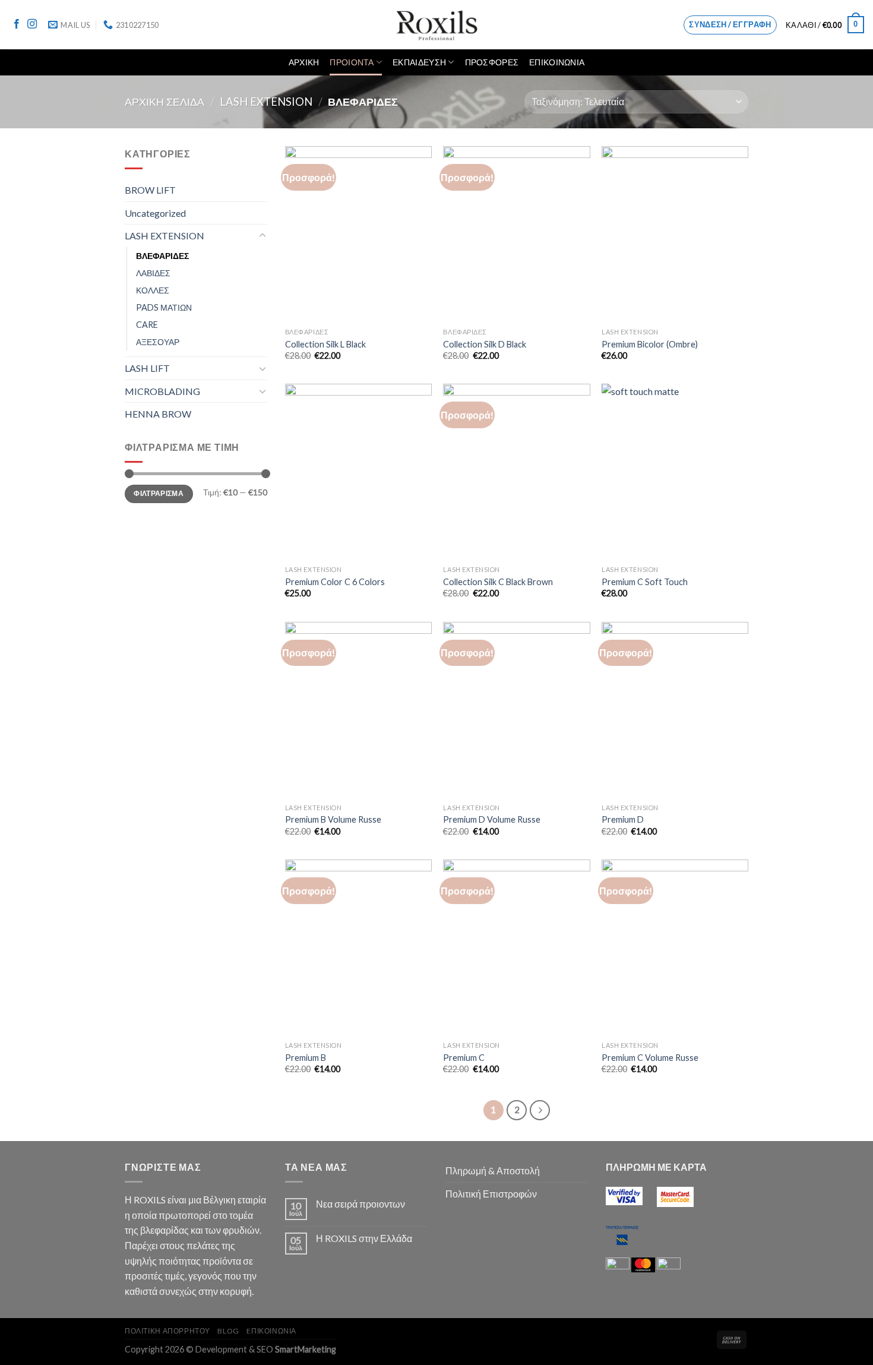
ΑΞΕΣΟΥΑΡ (157, 342)
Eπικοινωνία (271, 1330)
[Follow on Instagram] (32, 24)
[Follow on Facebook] (16, 24)
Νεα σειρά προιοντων (360, 1203)
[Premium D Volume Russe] (516, 710)
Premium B (305, 1058)
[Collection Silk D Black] (516, 234)
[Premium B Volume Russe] (358, 710)
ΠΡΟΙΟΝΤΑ (352, 62)
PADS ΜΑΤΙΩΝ (164, 307)
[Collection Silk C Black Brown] (516, 472)
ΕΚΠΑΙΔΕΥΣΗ (419, 62)
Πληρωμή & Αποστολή (492, 1170)
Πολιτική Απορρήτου (167, 1330)
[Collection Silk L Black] (358, 234)
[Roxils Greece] (437, 24)
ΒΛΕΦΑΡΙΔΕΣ (162, 256)
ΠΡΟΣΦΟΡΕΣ (492, 62)
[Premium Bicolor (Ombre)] (675, 234)
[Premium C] (516, 947)
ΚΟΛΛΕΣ (152, 290)
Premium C (464, 1058)
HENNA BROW (158, 413)
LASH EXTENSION (266, 101)
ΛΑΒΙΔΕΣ (153, 273)
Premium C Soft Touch (645, 582)
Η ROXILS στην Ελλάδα (364, 1238)
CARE (147, 325)
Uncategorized (155, 213)
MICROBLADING (162, 391)
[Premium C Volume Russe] (675, 947)
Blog (228, 1330)
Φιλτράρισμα (159, 493)
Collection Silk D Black (484, 344)
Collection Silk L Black (325, 344)
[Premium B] (358, 947)
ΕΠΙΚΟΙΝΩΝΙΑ (556, 62)
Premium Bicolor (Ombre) (650, 344)
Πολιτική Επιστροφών (491, 1193)
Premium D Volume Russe (491, 819)
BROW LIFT (150, 189)
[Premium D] (675, 710)
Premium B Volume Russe (333, 819)
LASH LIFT (147, 368)
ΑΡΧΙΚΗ (304, 62)
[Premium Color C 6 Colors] (358, 472)
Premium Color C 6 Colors (335, 582)
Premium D (623, 819)
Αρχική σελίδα (164, 101)
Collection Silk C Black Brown (498, 582)
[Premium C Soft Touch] (675, 472)
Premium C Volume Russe (650, 1058)
